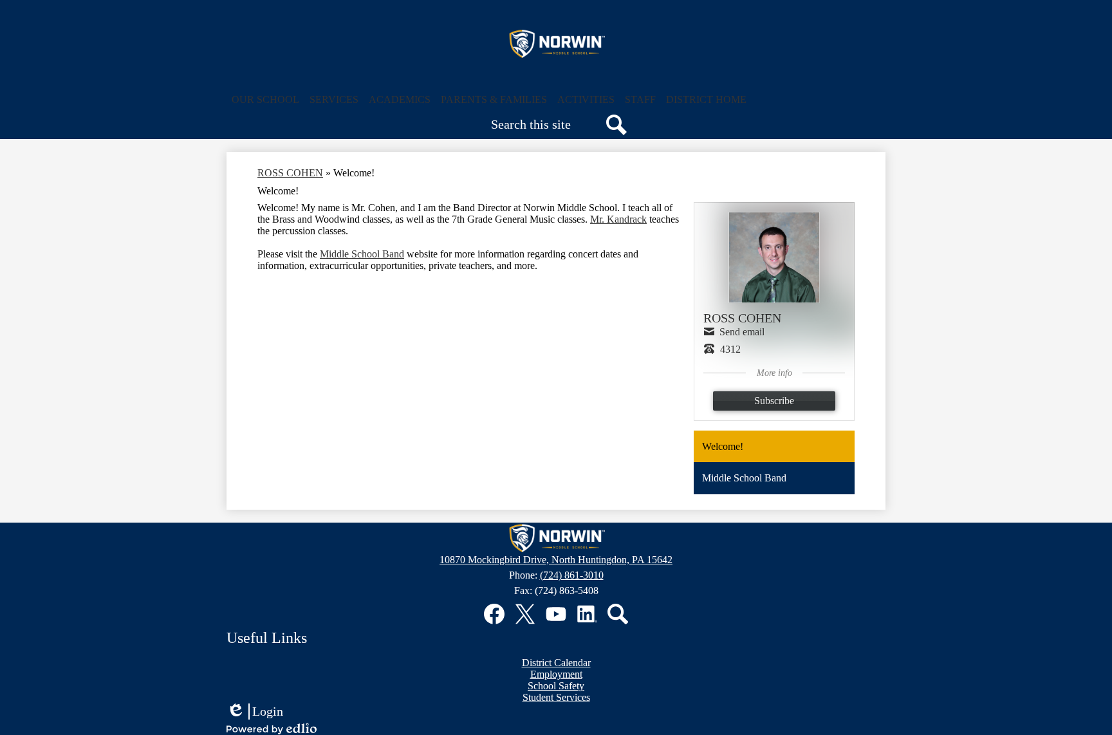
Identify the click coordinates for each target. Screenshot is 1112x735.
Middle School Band (362, 253)
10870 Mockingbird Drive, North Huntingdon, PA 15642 (556, 559)
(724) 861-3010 (572, 575)
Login (255, 712)
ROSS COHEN (290, 172)
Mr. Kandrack (618, 219)
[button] (265, 100)
